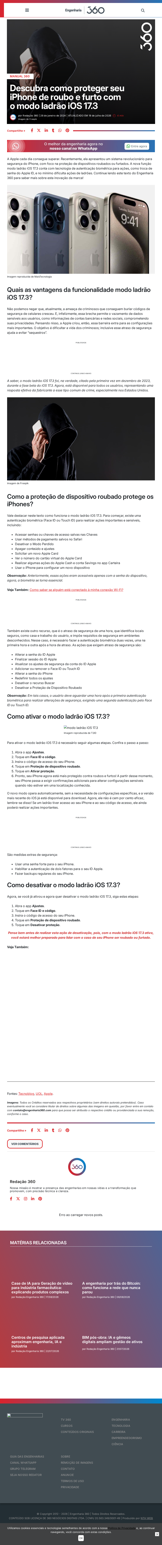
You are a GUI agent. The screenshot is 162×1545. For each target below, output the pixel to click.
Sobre (65, 1456)
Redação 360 (23, 1181)
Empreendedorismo (127, 1438)
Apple (48, 1094)
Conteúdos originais (77, 1431)
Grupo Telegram (23, 1468)
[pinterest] (67, 131)
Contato (68, 1468)
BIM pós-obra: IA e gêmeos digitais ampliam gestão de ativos (112, 1339)
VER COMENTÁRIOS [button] (25, 1144)
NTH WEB (147, 1518)
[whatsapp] (46, 131)
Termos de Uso (72, 1481)
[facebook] (32, 131)
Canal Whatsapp (23, 1462)
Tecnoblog (26, 1094)
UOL (39, 1094)
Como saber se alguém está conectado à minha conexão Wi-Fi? (76, 590)
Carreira (118, 1431)
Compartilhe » (16, 130)
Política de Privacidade (122, 1528)
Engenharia (121, 1419)
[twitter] (39, 131)
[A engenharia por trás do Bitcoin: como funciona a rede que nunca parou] (113, 1266)
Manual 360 (20, 76)
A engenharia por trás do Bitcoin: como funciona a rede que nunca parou (111, 1287)
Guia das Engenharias (27, 1456)
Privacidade (70, 1487)
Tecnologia (121, 1425)
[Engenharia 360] (85, 10)
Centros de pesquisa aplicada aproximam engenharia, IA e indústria (38, 1341)
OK (81, 1538)
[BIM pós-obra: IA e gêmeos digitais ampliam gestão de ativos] (113, 1320)
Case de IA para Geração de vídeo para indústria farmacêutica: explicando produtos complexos (41, 1287)
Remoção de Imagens (77, 1462)
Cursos (67, 1425)
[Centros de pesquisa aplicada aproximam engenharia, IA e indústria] (42, 1320)
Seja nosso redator (26, 1475)
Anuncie (67, 1475)
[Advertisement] (81, 357)
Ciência (117, 1444)
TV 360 (66, 1419)
